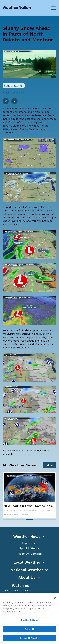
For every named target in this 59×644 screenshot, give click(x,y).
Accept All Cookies (29, 638)
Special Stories (29, 548)
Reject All (29, 629)
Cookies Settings (29, 620)
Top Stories (29, 543)
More (50, 465)
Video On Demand (29, 553)
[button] (29, 536)
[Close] (55, 597)
